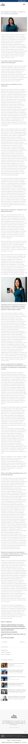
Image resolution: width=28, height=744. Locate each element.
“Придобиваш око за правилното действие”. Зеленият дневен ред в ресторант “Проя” (17, 690)
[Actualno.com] (3, 736)
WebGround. (24, 736)
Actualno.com (11, 735)
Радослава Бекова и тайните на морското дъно (16, 677)
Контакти (24, 742)
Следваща (22, 641)
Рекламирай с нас (17, 742)
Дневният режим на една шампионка (9, 632)
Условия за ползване (16, 740)
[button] (24, 4)
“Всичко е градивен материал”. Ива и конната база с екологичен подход (15, 671)
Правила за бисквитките (7, 742)
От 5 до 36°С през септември (7, 637)
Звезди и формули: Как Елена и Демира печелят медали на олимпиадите (16, 684)
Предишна (4, 641)
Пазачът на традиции (5, 654)
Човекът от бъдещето (5, 652)
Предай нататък (4, 650)
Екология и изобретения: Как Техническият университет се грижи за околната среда (17, 697)
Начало (8, 740)
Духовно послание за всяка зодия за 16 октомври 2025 (16, 664)
